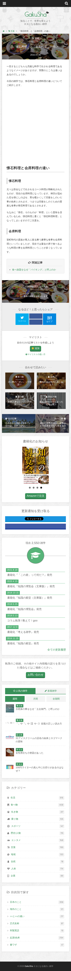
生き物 (37, 811)
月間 (35, 698)
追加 (37, 348)
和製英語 (36, 930)
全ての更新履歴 (56, 649)
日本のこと (36, 902)
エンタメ (37, 840)
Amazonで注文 (35, 495)
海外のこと (36, 909)
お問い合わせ (35, 674)
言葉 (36, 38)
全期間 (56, 698)
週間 (15, 698)
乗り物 (37, 819)
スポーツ (37, 826)
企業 (37, 875)
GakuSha (36, 14)
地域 (37, 854)
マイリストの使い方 (36, 354)
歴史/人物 (37, 833)
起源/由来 (36, 937)
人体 (37, 868)
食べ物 (37, 804)
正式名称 (36, 923)
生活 (37, 797)
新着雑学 (52, 690)
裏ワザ (36, 944)
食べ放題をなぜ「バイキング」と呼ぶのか (34, 269)
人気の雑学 (21, 690)
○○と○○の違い (36, 916)
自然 (37, 861)
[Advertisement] (35, 126)
